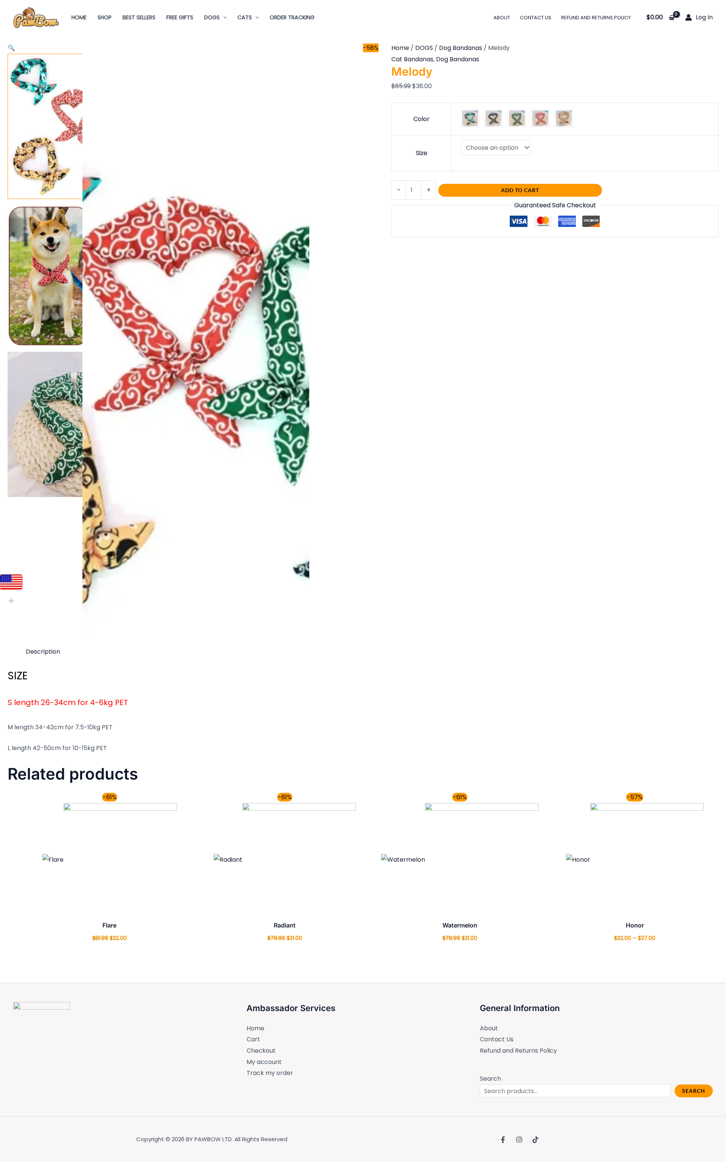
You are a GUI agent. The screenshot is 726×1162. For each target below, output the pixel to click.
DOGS (424, 47)
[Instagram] (519, 1139)
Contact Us (496, 1039)
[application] (223, 17)
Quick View (109, 910)
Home (400, 47)
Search (490, 1078)
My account (264, 1062)
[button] (11, 47)
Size (421, 153)
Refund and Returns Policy (518, 1050)
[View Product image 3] (80, 424)
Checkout (261, 1050)
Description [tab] (43, 651)
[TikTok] (535, 1139)
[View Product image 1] (80, 126)
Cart (253, 1039)
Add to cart (520, 190)
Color (421, 119)
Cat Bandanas (412, 59)
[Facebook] (503, 1139)
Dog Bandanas (460, 47)
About (489, 1028)
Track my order (270, 1073)
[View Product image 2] (80, 275)
